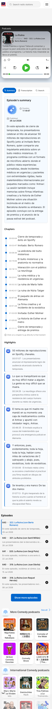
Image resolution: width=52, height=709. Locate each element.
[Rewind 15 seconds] (14, 67)
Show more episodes (26, 597)
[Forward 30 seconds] (37, 67)
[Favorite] (9, 59)
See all (44, 610)
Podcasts (6, 28)
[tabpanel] (26, 301)
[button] (28, 60)
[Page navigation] (47, 4)
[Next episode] (46, 67)
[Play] (26, 68)
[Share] (5, 59)
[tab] (9, 90)
